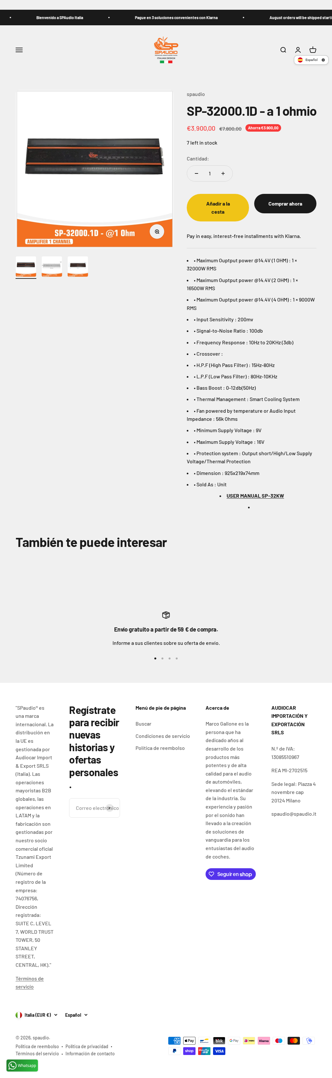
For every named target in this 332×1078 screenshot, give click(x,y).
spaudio (196, 94)
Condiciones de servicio (163, 736)
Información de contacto (90, 1053)
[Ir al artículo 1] (26, 267)
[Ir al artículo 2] (52, 267)
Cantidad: (198, 158)
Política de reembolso (160, 748)
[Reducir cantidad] (196, 173)
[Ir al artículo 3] (77, 267)
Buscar (143, 723)
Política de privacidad (86, 1046)
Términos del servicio (37, 1053)
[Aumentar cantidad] (223, 173)
